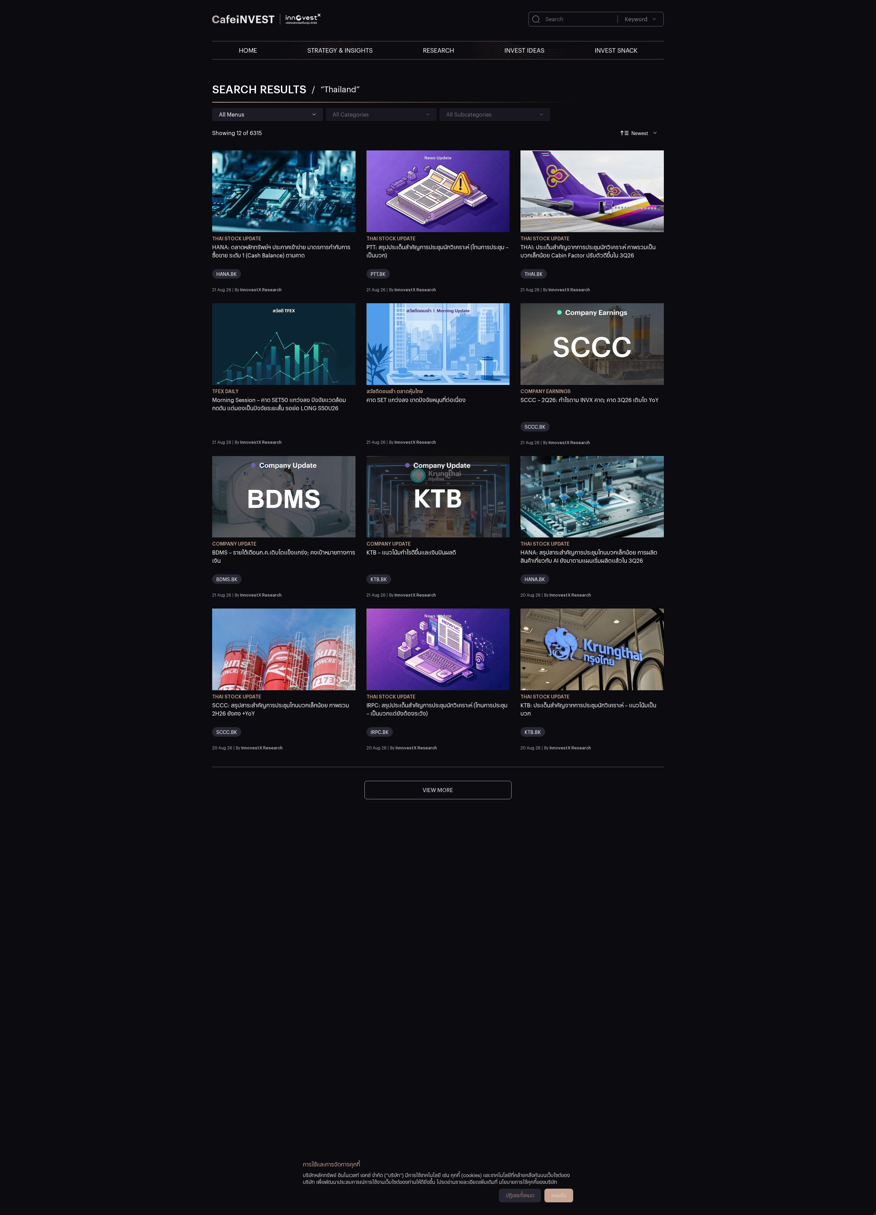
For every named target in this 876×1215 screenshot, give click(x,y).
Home (248, 50)
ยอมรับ (558, 1195)
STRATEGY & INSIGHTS (340, 50)
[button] (284, 263)
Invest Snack (616, 50)
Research (438, 50)
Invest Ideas (524, 50)
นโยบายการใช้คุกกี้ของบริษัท (528, 1181)
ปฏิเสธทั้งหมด (520, 1195)
